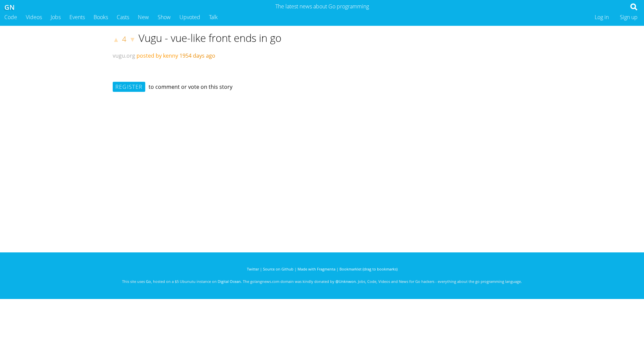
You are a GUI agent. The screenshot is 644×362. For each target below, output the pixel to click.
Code (10, 17)
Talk (213, 17)
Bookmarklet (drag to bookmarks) (368, 269)
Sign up (629, 17)
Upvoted (189, 17)
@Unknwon (345, 281)
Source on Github (278, 269)
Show (164, 17)
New (143, 17)
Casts (123, 17)
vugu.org (124, 55)
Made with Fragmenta (316, 269)
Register (129, 86)
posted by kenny (157, 55)
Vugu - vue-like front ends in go (210, 38)
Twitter (253, 269)
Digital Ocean (229, 281)
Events (77, 17)
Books (101, 17)
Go (148, 281)
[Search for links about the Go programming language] (635, 8)
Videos (34, 17)
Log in (602, 17)
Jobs (56, 17)
